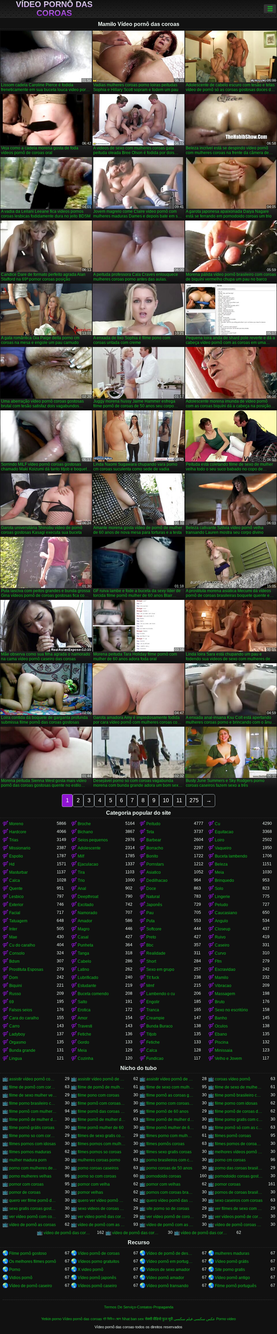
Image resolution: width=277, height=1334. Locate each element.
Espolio (16, 856)
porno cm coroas (230, 1160)
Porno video (226, 1319)
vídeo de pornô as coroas (32, 1224)
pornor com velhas (163, 1184)
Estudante (87, 985)
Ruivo (220, 937)
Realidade (156, 953)
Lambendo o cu (160, 993)
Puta (150, 921)
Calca (14, 880)
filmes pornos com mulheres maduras (101, 1143)
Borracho (154, 848)
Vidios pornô (20, 1277)
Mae (13, 937)
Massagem (225, 993)
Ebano (221, 1034)
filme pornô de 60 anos (167, 1111)
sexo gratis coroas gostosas (33, 1208)
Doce (151, 888)
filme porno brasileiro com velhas (33, 1103)
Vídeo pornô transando (167, 1285)
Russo (15, 993)
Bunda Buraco (159, 1026)
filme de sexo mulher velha (33, 1095)
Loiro (219, 840)
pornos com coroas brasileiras (170, 1192)
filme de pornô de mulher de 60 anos (101, 1087)
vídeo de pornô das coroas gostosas (204, 1232)
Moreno (16, 823)
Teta (150, 832)
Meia (219, 872)
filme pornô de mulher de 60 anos (101, 1119)
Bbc (149, 945)
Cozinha (85, 1058)
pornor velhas (90, 1192)
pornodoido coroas (163, 1176)
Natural (153, 896)
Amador (85, 921)
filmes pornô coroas (233, 1135)
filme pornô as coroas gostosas (170, 1095)
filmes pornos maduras (30, 1152)
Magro (84, 929)
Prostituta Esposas (26, 969)
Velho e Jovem (228, 1058)
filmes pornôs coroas (165, 1143)
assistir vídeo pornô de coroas (101, 1079)
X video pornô (90, 1269)
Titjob (151, 1034)
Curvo (220, 953)
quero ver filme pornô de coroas (33, 1200)
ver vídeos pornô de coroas (238, 1216)
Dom (13, 977)
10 (166, 800)
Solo (219, 888)
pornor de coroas (25, 1192)
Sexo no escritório (231, 1010)
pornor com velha (94, 1184)
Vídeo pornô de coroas (99, 1253)
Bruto (220, 1001)
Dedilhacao (157, 880)
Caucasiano (226, 912)
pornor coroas (228, 1184)
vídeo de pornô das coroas (67, 1232)
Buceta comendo (93, 993)
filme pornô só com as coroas (238, 1127)
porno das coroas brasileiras (238, 1168)
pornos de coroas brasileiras (238, 1192)
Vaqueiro (223, 848)
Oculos (221, 1026)
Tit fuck (152, 977)
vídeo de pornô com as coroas (101, 1224)
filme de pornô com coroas (33, 1087)
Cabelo (84, 961)
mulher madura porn (28, 1160)
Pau (150, 912)
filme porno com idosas (236, 1103)
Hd (12, 864)
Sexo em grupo (160, 969)
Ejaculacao (88, 864)
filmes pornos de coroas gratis (238, 1143)
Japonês (154, 904)
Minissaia (223, 1050)
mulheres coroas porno (99, 1160)
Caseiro (222, 945)
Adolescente (89, 848)
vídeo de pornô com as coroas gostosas (170, 1224)
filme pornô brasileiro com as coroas (238, 1095)
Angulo (221, 921)
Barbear (153, 840)
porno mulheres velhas (30, 1176)
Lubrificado (88, 977)
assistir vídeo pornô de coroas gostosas (170, 1079)
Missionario (19, 848)
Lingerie (222, 896)
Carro (14, 1026)
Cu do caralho (22, 945)
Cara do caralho (24, 1018)
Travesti (85, 1026)
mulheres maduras (232, 1253)
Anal (82, 888)
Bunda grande (22, 1050)
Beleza (221, 864)
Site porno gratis (230, 1269)
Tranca (152, 1010)
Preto (151, 937)
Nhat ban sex (133, 1319)
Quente (16, 888)
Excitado (86, 904)
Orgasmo (17, 1042)
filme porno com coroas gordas (170, 1103)
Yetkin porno (51, 1319)
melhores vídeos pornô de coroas (238, 1152)
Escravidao (225, 969)
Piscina (221, 1042)
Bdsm (14, 961)
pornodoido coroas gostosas (238, 1176)
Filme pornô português (235, 1285)
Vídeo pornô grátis (232, 1261)
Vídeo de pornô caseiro (30, 1285)
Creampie (155, 1018)
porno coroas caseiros (98, 1168)
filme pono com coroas (98, 1095)
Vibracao (223, 985)
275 (194, 800)
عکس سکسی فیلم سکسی (194, 1319)
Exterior (16, 904)
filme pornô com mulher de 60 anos (33, 1111)
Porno (14, 1269)
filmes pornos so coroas (99, 1152)
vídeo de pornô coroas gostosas (238, 1224)
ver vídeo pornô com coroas (33, 1216)
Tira (81, 872)
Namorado (87, 912)
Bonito (152, 856)
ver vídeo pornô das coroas (101, 1216)
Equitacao (224, 832)
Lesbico (16, 896)
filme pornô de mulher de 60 (33, 1119)
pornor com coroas (26, 1184)
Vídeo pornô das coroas (54, 9)
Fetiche (84, 1034)
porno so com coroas (97, 1176)
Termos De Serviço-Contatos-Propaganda (138, 1307)
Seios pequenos (93, 840)
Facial (14, 912)
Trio (81, 880)
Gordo (83, 1042)
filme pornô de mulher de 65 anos (170, 1119)
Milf (81, 856)
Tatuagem (18, 921)
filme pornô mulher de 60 (101, 1127)
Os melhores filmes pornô (32, 1261)
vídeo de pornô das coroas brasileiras (136, 1232)
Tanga (83, 953)
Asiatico (153, 872)
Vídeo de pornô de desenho (170, 1253)
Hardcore (17, 832)
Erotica (84, 1010)
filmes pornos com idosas (32, 1143)
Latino (83, 969)
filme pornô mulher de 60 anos (170, 1127)
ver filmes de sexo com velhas (238, 1208)
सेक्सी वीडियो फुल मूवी (159, 1319)
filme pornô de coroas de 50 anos (238, 1111)
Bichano (85, 832)
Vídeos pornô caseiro (97, 1285)
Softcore (153, 929)
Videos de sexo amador (168, 1269)
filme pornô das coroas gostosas (101, 1111)
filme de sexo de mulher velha (238, 1087)
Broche (84, 823)
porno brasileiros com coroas (170, 1160)
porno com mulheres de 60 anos (33, 1168)
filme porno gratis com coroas (238, 1119)
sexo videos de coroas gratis (101, 1208)
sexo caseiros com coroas (238, 1200)
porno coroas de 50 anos (169, 1168)
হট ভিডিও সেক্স (112, 1319)
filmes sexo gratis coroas (169, 1152)
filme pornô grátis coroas (31, 1127)
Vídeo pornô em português (170, 1261)
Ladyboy (17, 1034)
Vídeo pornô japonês (97, 1277)
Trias (13, 840)
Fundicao (154, 1058)
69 (11, 1001)
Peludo (221, 904)
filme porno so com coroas (33, 1135)
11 (179, 800)
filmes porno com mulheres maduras (170, 1135)
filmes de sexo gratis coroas (101, 1135)
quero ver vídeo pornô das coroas (101, 1200)
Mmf (150, 985)
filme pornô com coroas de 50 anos (101, 1103)
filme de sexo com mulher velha (170, 1087)
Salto (82, 1001)
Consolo (17, 953)
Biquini (15, 985)
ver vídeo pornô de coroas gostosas (170, 1216)
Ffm (218, 961)
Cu (217, 823)
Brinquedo (224, 880)
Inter (13, 929)
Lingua (15, 1058)
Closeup (222, 929)
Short (151, 961)
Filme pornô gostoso (28, 1253)
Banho (221, 1018)
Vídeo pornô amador (165, 1277)
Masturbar (18, 872)
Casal (83, 937)
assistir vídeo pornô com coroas (33, 1079)
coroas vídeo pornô (232, 1079)
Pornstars (155, 864)
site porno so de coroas (167, 1208)
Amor (82, 1018)
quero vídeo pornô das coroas (170, 1200)
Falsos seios (20, 1010)
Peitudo (153, 823)
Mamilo (221, 977)
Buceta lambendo (231, 856)
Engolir (152, 1001)
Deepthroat (88, 896)
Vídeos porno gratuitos (98, 1261)
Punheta (85, 945)
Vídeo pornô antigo (232, 1277)
